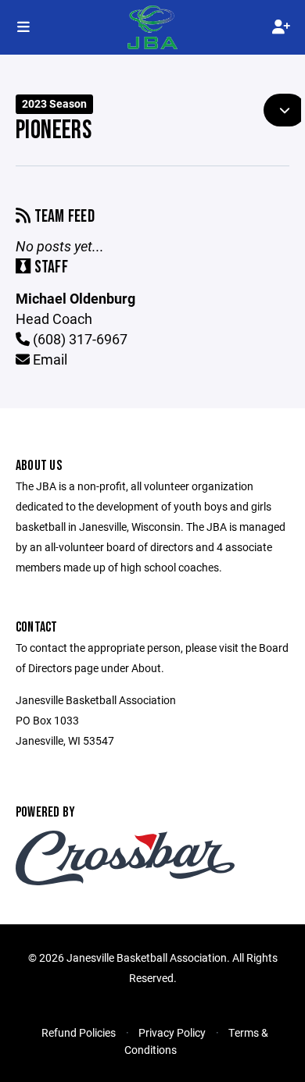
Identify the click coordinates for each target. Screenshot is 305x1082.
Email (48, 359)
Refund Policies (78, 1032)
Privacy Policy (172, 1032)
